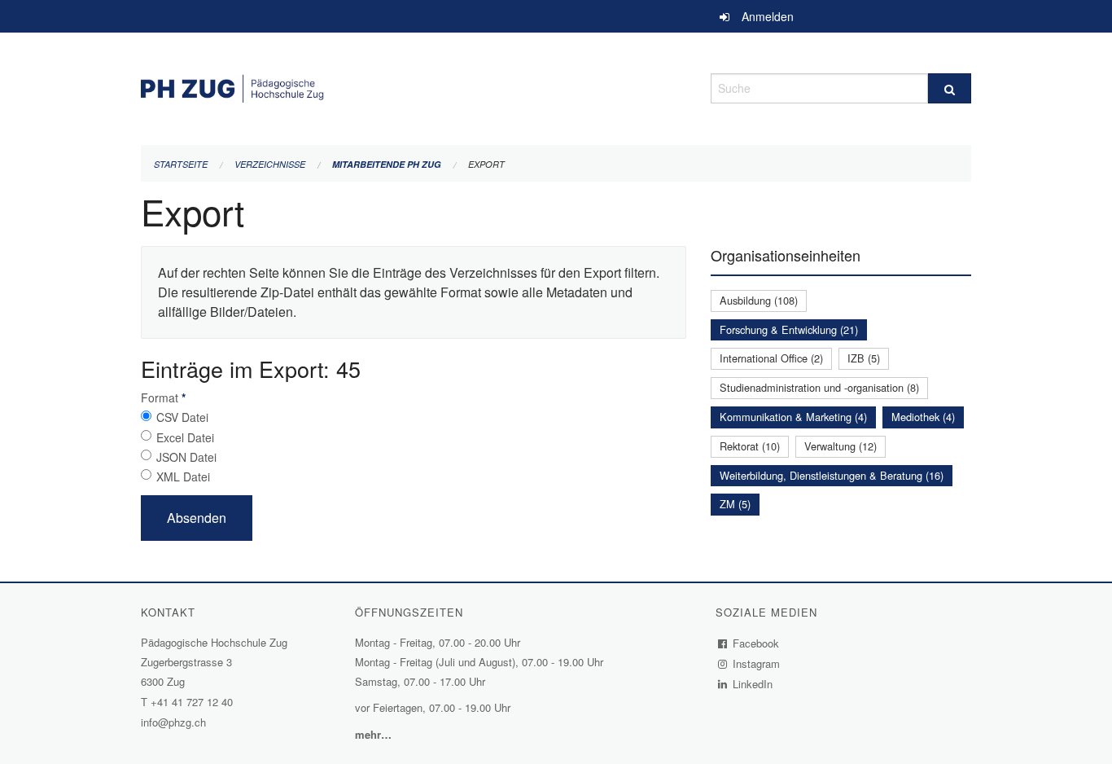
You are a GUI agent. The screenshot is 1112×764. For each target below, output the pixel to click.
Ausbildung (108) (759, 300)
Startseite (181, 164)
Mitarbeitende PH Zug (386, 164)
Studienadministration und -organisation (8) (819, 387)
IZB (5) (863, 358)
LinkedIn (753, 684)
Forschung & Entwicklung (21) (789, 329)
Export (486, 164)
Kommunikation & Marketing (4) (793, 416)
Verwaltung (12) (840, 446)
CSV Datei (182, 417)
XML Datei (183, 476)
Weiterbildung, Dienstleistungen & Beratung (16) (831, 475)
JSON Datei (186, 457)
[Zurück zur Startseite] (413, 86)
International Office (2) (771, 358)
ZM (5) (735, 504)
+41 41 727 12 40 (192, 701)
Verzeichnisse (269, 164)
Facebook (756, 643)
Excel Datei (185, 437)
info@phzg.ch (173, 722)
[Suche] (949, 88)
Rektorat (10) (750, 446)
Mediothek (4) (923, 416)
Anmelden (768, 16)
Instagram (756, 663)
